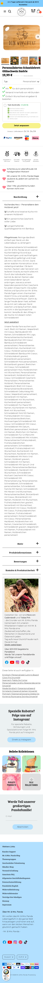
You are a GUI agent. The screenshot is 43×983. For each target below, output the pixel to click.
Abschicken (22, 827)
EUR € (21, 957)
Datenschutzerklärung (11, 882)
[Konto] (33, 12)
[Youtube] (12, 662)
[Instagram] (17, 662)
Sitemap (5, 901)
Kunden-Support (9, 851)
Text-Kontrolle (18, 105)
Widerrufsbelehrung (10, 889)
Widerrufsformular (10, 893)
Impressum (6, 904)
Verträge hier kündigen (12, 897)
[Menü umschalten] (4, 11)
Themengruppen (9, 859)
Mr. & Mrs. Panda (21, 975)
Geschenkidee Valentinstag (13, 863)
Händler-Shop (8, 867)
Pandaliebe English (10, 886)
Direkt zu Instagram (21, 740)
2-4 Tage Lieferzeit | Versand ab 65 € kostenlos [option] (23, 3)
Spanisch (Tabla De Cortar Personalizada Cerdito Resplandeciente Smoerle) (21, 683)
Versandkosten (28, 75)
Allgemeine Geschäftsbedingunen (16, 878)
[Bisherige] (5, 36)
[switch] (6, 978)
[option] (21, 37)
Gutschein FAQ (8, 874)
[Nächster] (37, 36)
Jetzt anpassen (21, 125)
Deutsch (7, 957)
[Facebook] (7, 662)
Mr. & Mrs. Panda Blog (11, 855)
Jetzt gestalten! (11, 322)
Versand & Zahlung (10, 870)
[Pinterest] (23, 662)
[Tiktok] (28, 662)
